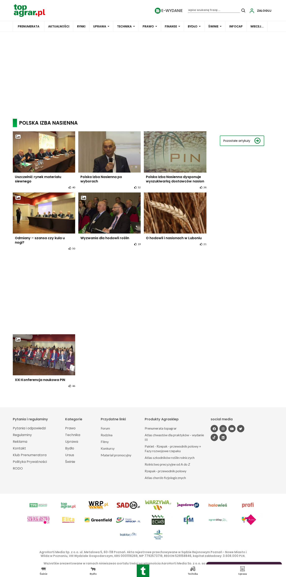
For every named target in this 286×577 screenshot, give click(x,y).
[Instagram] (223, 428)
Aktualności (58, 26)
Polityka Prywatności (30, 461)
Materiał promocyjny (116, 455)
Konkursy (108, 448)
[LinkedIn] (223, 437)
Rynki (81, 26)
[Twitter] (240, 428)
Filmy (105, 442)
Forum (105, 428)
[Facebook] (214, 428)
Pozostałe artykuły (236, 141)
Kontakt (19, 448)
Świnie (213, 26)
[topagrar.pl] (29, 10)
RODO (18, 468)
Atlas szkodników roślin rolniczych (170, 458)
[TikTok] (214, 437)
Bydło (192, 26)
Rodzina (106, 435)
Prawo (148, 26)
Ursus (69, 455)
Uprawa (99, 26)
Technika (124, 26)
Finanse (171, 26)
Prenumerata (28, 26)
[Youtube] (232, 428)
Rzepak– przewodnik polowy (165, 471)
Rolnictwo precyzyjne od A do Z (167, 464)
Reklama (20, 441)
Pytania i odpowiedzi (29, 428)
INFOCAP (236, 26)
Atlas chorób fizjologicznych (165, 478)
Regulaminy (22, 434)
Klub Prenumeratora (29, 455)
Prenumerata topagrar (161, 428)
